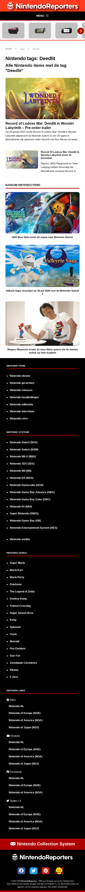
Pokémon (16, 584)
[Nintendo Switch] (40, 30)
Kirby (13, 619)
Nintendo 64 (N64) (21, 506)
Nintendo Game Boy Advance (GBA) (32, 492)
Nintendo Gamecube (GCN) (26, 485)
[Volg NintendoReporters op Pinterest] (45, 870)
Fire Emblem (18, 648)
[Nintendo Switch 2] (13, 30)
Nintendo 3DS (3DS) (22, 463)
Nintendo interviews (22, 411)
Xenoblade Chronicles (23, 662)
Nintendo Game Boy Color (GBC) (30, 499)
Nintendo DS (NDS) (21, 477)
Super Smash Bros (21, 613)
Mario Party (17, 577)
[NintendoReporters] (42, 9)
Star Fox (15, 655)
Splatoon (15, 627)
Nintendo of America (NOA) (25, 720)
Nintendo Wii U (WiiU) (23, 456)
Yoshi (13, 634)
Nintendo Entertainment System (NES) (33, 527)
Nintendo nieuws (20, 375)
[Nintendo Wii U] (66, 30)
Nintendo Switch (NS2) (23, 442)
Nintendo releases (21, 390)
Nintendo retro (19, 418)
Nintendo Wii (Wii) (20, 470)
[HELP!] (59, 871)
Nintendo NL (16, 706)
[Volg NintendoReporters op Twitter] (33, 870)
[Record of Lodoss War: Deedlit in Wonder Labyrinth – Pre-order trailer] (42, 98)
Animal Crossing (20, 605)
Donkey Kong (18, 598)
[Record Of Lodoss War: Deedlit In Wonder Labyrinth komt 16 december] (21, 159)
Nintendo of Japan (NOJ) (24, 727)
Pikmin (14, 670)
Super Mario (17, 562)
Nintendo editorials (21, 404)
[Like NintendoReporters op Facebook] (21, 870)
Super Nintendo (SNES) (24, 513)
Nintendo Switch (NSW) (24, 449)
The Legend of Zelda (22, 591)
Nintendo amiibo (20, 539)
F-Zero (14, 676)
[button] (42, 16)
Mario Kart (16, 570)
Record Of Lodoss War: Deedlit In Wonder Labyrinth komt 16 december (60, 155)
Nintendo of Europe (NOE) (25, 713)
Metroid (14, 641)
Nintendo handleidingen (24, 397)
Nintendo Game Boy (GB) (25, 520)
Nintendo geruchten (22, 383)
